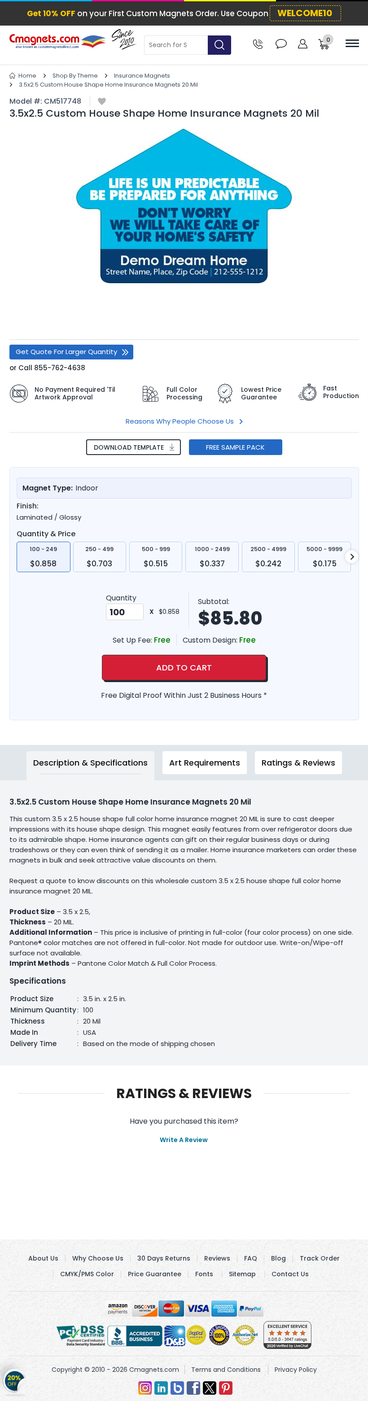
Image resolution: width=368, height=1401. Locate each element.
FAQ (250, 1258)
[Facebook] (193, 1388)
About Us (43, 1258)
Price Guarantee (154, 1274)
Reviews (217, 1258)
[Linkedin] (161, 1388)
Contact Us (290, 1274)
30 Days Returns (163, 1258)
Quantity (121, 598)
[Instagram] (145, 1388)
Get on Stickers (14, 1381)
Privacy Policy (296, 1369)
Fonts (204, 1274)
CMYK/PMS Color (87, 1274)
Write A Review (184, 1139)
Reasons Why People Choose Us (180, 421)
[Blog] (177, 1388)
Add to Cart (184, 667)
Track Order (320, 1258)
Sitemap (242, 1274)
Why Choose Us (97, 1258)
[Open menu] (352, 43)
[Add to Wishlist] (102, 102)
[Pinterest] (225, 1388)
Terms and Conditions (226, 1369)
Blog (278, 1258)
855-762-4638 (59, 367)
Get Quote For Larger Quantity (66, 351)
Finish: (28, 506)
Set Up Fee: (133, 640)
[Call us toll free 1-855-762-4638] (257, 43)
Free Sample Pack (235, 447)
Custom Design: (211, 640)
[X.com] (209, 1388)
